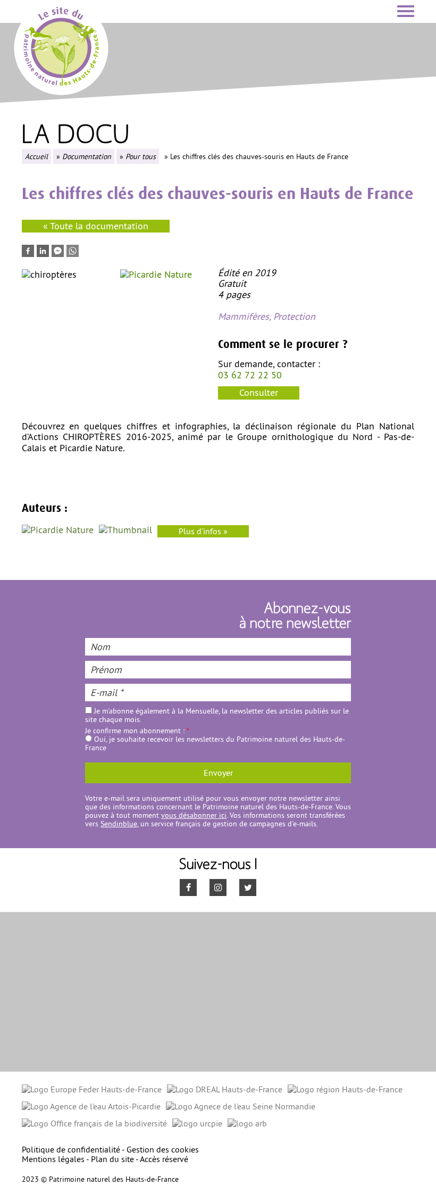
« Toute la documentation (95, 226)
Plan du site (112, 1159)
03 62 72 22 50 (250, 375)
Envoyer (218, 772)
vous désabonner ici (194, 815)
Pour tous (140, 156)
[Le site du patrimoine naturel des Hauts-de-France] (61, 45)
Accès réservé (164, 1159)
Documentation (86, 156)
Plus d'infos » (203, 531)
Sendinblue (118, 823)
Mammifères (243, 316)
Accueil (36, 156)
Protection (294, 316)
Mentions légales (53, 1159)
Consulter (258, 392)
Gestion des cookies (163, 1149)
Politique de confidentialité (71, 1149)
